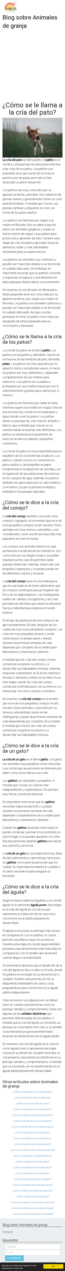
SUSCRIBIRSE (14, 1258)
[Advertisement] (32, 64)
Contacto (7, 1231)
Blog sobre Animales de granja (29, 21)
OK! (53, 1266)
